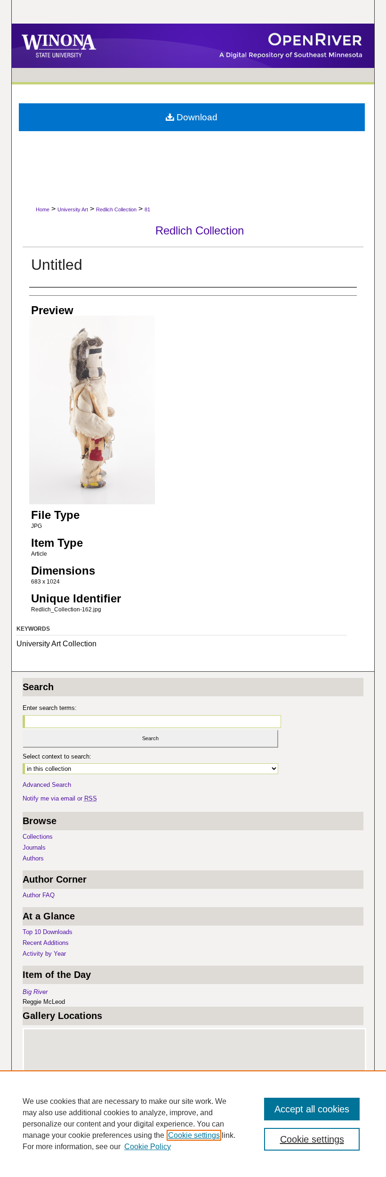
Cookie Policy (147, 1147)
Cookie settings (194, 1135)
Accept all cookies (311, 1109)
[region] (193, 1123)
